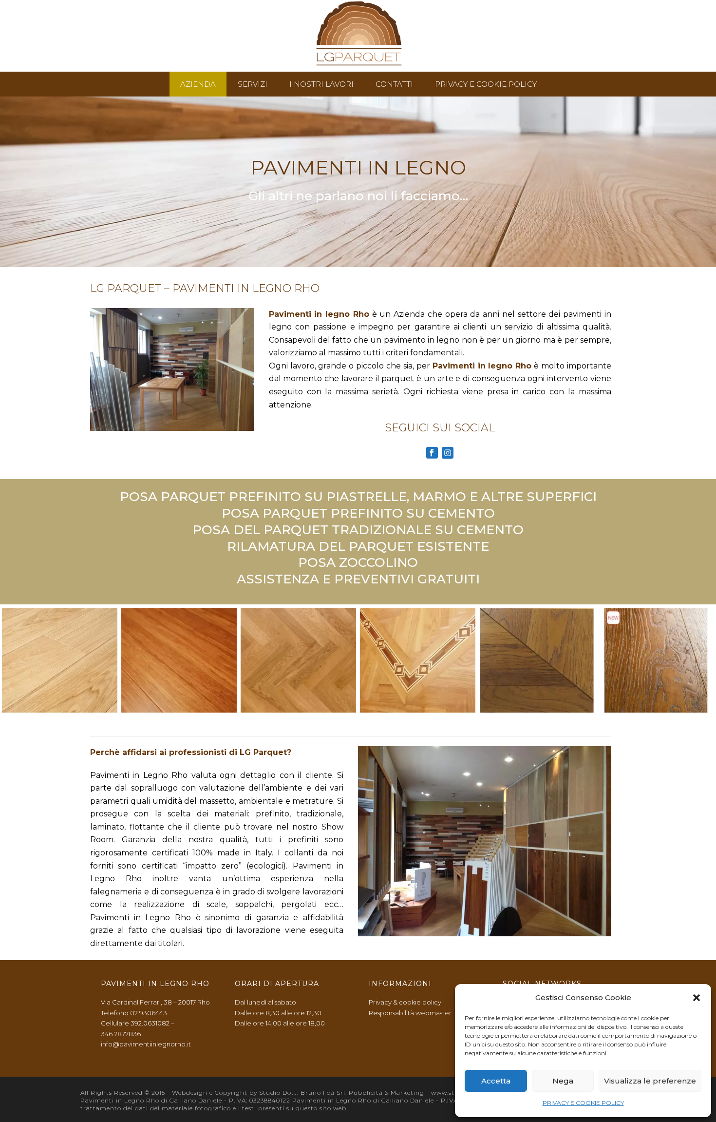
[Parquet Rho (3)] (537, 660)
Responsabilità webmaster (410, 1013)
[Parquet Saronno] (417, 660)
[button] (696, 998)
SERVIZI (252, 84)
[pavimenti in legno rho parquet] (59, 660)
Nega (562, 1080)
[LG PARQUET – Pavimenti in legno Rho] (358, 36)
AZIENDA (198, 84)
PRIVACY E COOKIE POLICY (583, 1102)
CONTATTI (394, 84)
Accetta (495, 1080)
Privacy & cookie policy (405, 1002)
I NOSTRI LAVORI (321, 84)
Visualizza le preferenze (650, 1080)
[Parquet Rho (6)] (656, 660)
